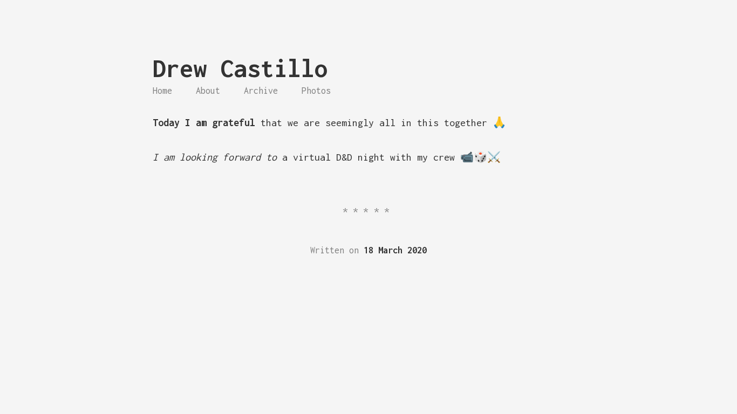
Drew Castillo (240, 68)
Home (162, 90)
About (208, 90)
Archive (261, 90)
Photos (316, 90)
